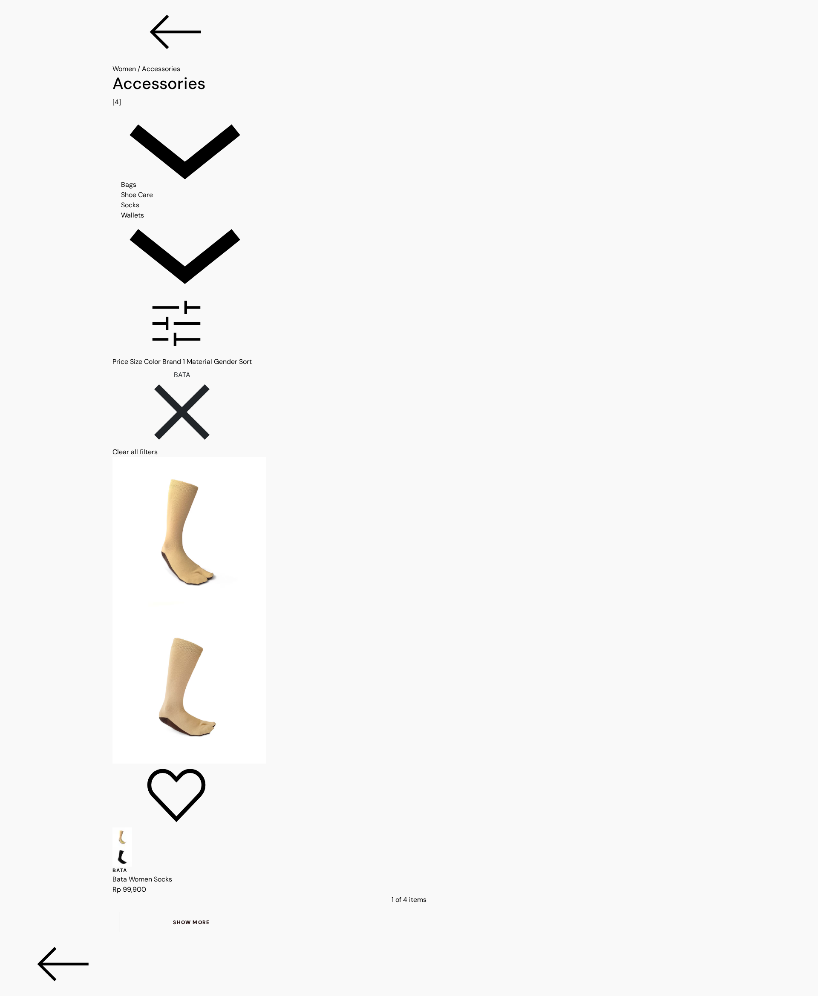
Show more (191, 922)
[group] (409, 90)
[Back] (409, 32)
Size (136, 361)
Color (152, 361)
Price (120, 361)
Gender (225, 361)
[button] (409, 325)
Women (124, 68)
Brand (173, 361)
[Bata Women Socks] (409, 610)
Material (199, 361)
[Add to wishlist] (176, 795)
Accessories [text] (161, 68)
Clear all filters (135, 451)
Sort (245, 361)
